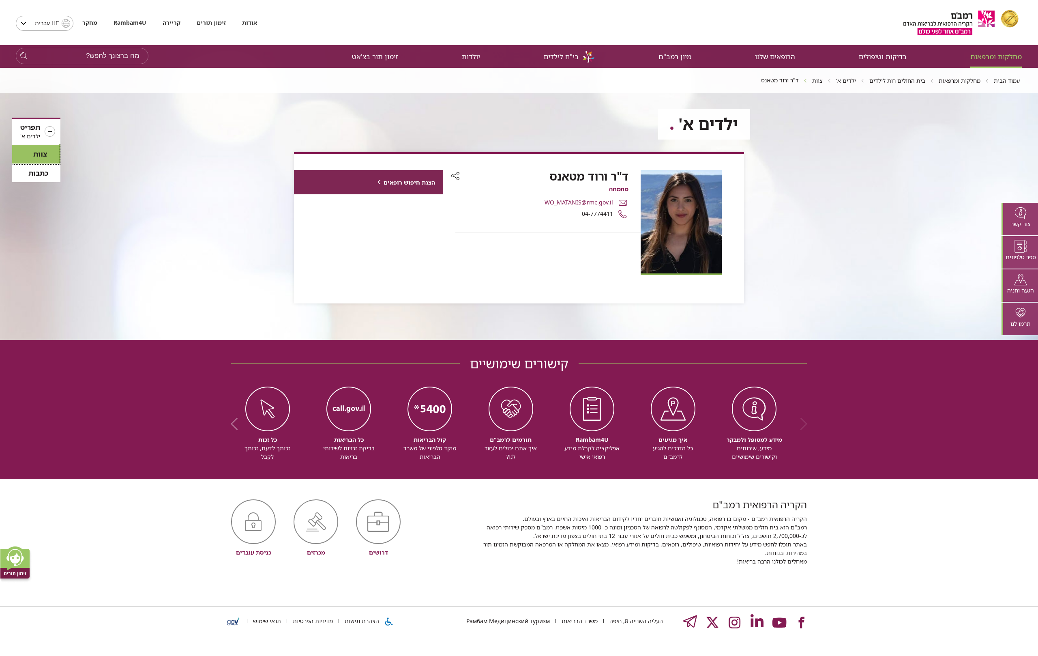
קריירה (171, 22)
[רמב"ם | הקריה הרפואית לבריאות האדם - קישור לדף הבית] (961, 22)
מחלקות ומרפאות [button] (996, 56)
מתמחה (618, 189)
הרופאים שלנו (775, 56)
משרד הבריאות (579, 621)
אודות (249, 22)
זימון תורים (211, 22)
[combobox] (44, 23)
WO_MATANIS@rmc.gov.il (579, 202)
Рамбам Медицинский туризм (508, 621)
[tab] (1020, 219)
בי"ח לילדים (561, 56)
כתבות (38, 173)
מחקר (89, 22)
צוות (40, 154)
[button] (36, 131)
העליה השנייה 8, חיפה (635, 621)
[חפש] (24, 56)
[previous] (801, 424)
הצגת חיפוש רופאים (409, 182)
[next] (237, 424)
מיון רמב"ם (674, 56)
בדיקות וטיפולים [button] (883, 56)
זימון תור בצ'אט (375, 56)
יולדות (471, 56)
